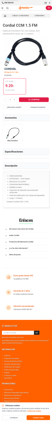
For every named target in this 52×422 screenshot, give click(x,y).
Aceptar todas (38, 418)
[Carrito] (49, 8)
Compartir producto (37, 107)
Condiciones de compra (12, 367)
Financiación (8, 390)
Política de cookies (34, 411)
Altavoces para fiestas (11, 398)
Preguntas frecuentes (11, 358)
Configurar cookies (10, 375)
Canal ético (8, 378)
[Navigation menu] (2, 7)
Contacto (7, 355)
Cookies (7, 373)
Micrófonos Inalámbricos (12, 395)
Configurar (14, 418)
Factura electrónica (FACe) (13, 361)
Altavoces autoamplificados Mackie (16, 393)
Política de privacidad (11, 370)
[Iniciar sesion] (49, 3)
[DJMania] (28, 8)
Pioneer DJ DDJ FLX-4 (11, 401)
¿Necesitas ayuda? (14, 107)
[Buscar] (7, 7)
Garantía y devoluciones (12, 364)
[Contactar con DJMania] (46, 3)
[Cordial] (26, 69)
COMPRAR (35, 100)
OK (37, 333)
